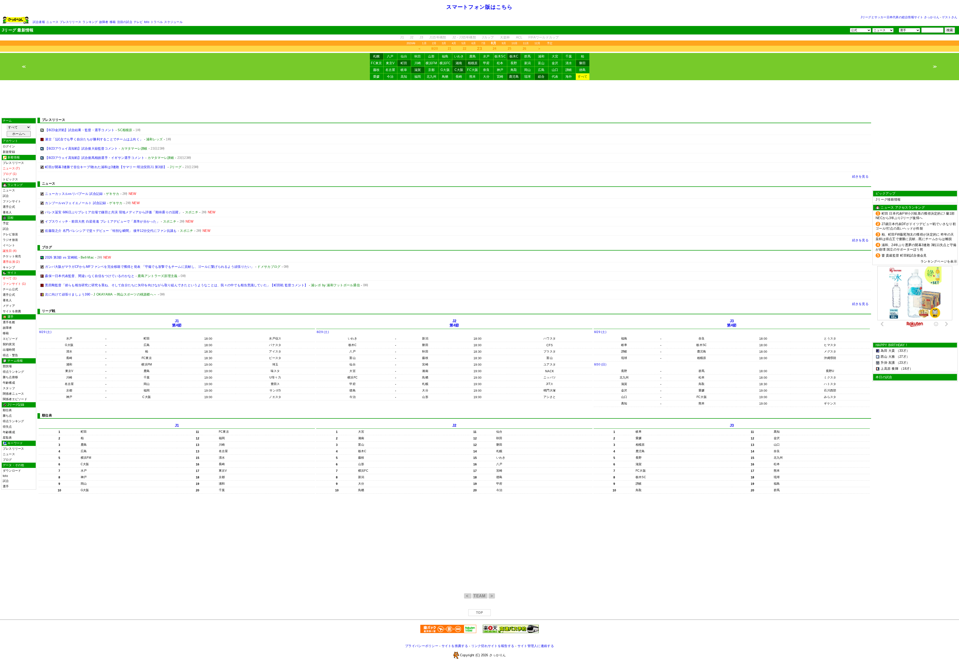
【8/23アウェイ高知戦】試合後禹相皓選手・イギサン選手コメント (94, 158)
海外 (568, 76)
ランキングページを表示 (939, 261)
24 (494, 48)
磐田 (582, 63)
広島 (541, 70)
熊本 (472, 76)
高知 (404, 76)
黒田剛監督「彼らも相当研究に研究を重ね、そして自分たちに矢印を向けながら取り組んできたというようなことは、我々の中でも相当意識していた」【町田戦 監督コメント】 (176, 285)
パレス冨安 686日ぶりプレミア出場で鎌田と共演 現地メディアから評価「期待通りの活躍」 (113, 212)
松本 (500, 63)
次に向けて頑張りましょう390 (67, 294)
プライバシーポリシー (421, 646)
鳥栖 (445, 76)
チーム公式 (10, 289)
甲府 (486, 63)
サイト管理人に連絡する (535, 646)
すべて (583, 76)
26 (524, 48)
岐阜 (404, 70)
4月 (454, 43)
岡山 (527, 70)
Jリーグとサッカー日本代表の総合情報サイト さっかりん (900, 17)
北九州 (432, 76)
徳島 (582, 70)
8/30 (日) (600, 364)
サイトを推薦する (455, 646)
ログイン (9, 146)
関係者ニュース (13, 393)
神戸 (500, 70)
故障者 (103, 22)
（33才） (903, 350)
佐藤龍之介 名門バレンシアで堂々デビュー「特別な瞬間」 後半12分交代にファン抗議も (111, 231)
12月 (537, 43)
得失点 (7, 426)
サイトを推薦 (12, 311)
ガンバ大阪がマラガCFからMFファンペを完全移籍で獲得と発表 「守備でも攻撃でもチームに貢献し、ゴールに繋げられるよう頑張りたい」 (149, 267)
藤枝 (376, 70)
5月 (464, 43)
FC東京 (376, 63)
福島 (445, 56)
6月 (474, 43)
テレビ (138, 22)
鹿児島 (514, 76)
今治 (390, 76)
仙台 (404, 56)
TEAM (480, 596)
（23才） (903, 362)
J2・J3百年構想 (464, 37)
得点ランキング (13, 371)
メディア (9, 306)
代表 (555, 76)
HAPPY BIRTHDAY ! (891, 345)
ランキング (90, 22)
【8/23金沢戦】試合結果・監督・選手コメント (79, 130)
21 (450, 48)
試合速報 (39, 22)
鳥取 (513, 70)
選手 (6, 486)
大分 (486, 76)
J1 (402, 37)
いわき (459, 56)
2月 (434, 43)
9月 (504, 43)
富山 (541, 63)
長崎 (459, 76)
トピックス (10, 179)
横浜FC (445, 63)
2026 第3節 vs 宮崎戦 (61, 257)
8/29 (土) (45, 332)
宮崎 (500, 76)
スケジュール (173, 22)
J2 (412, 37)
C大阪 (459, 70)
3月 (444, 43)
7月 (483, 43)
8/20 (434, 48)
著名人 (7, 212)
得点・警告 (10, 355)
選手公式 (9, 207)
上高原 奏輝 (889, 368)
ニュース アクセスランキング (903, 207)
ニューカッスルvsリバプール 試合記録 (74, 194)
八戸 (390, 56)
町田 (404, 63)
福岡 (417, 76)
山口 (555, 70)
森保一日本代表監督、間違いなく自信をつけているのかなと (89, 276)
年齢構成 (9, 382)
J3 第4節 (732, 323)
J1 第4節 (177, 323)
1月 (424, 43)
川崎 (417, 63)
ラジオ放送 (10, 240)
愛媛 (376, 76)
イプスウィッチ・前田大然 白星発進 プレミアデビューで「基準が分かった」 (102, 221)
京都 (431, 70)
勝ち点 (7, 415)
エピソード (10, 338)
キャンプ (9, 267)
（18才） (906, 368)
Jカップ (488, 37)
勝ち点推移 (10, 377)
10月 (514, 43)
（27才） (903, 356)
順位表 (7, 410)
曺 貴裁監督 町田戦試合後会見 (904, 255)
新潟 (527, 63)
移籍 (113, 22)
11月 (526, 43)
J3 (421, 37)
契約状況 (9, 344)
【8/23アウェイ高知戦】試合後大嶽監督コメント (81, 148)
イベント (9, 245)
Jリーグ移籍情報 (888, 199)
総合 (541, 76)
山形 (431, 56)
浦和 (541, 56)
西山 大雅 (888, 356)
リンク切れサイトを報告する (492, 646)
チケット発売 (12, 256)
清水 (568, 63)
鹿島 (472, 56)
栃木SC (500, 56)
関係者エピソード (15, 399)
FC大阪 (472, 70)
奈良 (486, 70)
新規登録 (9, 152)
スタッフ (9, 388)
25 (509, 48)
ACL (519, 37)
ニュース (52, 22)
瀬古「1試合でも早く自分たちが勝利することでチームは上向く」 (94, 139)
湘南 (459, 63)
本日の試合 (884, 377)
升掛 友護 (888, 362)
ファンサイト (12, 201)
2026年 (411, 43)
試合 (6, 196)
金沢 (555, 63)
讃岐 (568, 70)
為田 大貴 (888, 350)
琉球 (527, 76)
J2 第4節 (454, 323)
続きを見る (860, 176)
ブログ (7, 459)
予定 (549, 43)
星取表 (7, 437)
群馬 (527, 56)
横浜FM (431, 63)
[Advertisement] (479, 99)
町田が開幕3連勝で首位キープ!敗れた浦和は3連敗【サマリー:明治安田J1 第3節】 (106, 167)
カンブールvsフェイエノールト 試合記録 (75, 203)
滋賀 (417, 70)
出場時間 (9, 349)
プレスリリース (70, 22)
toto (146, 22)
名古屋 (390, 70)
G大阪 (445, 70)
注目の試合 (124, 22)
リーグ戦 (48, 311)
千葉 (568, 56)
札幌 (376, 56)
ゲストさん (949, 17)
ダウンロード (12, 470)
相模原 (473, 63)
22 (465, 48)
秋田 (417, 56)
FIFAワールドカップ (543, 37)
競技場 (7, 366)
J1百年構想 (437, 37)
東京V (390, 63)
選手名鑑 (9, 322)
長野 (513, 63)
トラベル (157, 22)
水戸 (486, 56)
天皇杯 (505, 37)
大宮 (555, 56)
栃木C (513, 56)
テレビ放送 (10, 234)
